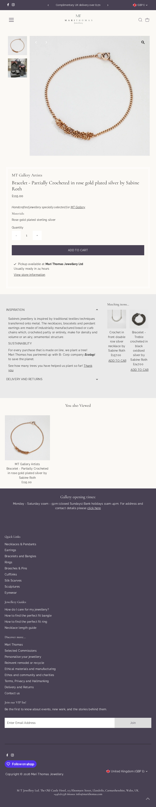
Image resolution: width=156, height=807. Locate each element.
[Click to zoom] (143, 42)
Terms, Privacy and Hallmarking (27, 681)
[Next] (107, 5)
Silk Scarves (13, 580)
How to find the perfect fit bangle (28, 615)
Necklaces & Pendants (20, 544)
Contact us (12, 693)
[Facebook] (8, 5)
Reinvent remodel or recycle (24, 662)
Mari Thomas (14, 644)
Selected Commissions (21, 650)
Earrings (10, 550)
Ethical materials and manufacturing (30, 669)
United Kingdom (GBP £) (128, 771)
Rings (8, 562)
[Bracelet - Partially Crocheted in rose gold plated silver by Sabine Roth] (27, 437)
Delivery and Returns (19, 687)
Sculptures (12, 586)
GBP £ (141, 5)
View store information (29, 274)
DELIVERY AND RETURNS (24, 379)
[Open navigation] (23, 20)
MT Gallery (78, 207)
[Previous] (48, 5)
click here (94, 508)
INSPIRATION (15, 309)
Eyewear (11, 592)
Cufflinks (11, 574)
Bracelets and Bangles (20, 556)
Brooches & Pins (16, 568)
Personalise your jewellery (23, 656)
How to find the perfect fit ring (26, 621)
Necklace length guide (20, 627)
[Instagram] (13, 5)
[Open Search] (140, 20)
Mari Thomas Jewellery (47, 774)
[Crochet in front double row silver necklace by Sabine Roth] (116, 319)
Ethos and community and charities (29, 675)
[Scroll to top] (148, 799)
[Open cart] (147, 20)
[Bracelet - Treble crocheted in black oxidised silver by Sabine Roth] (138, 319)
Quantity (18, 227)
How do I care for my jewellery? (27, 609)
